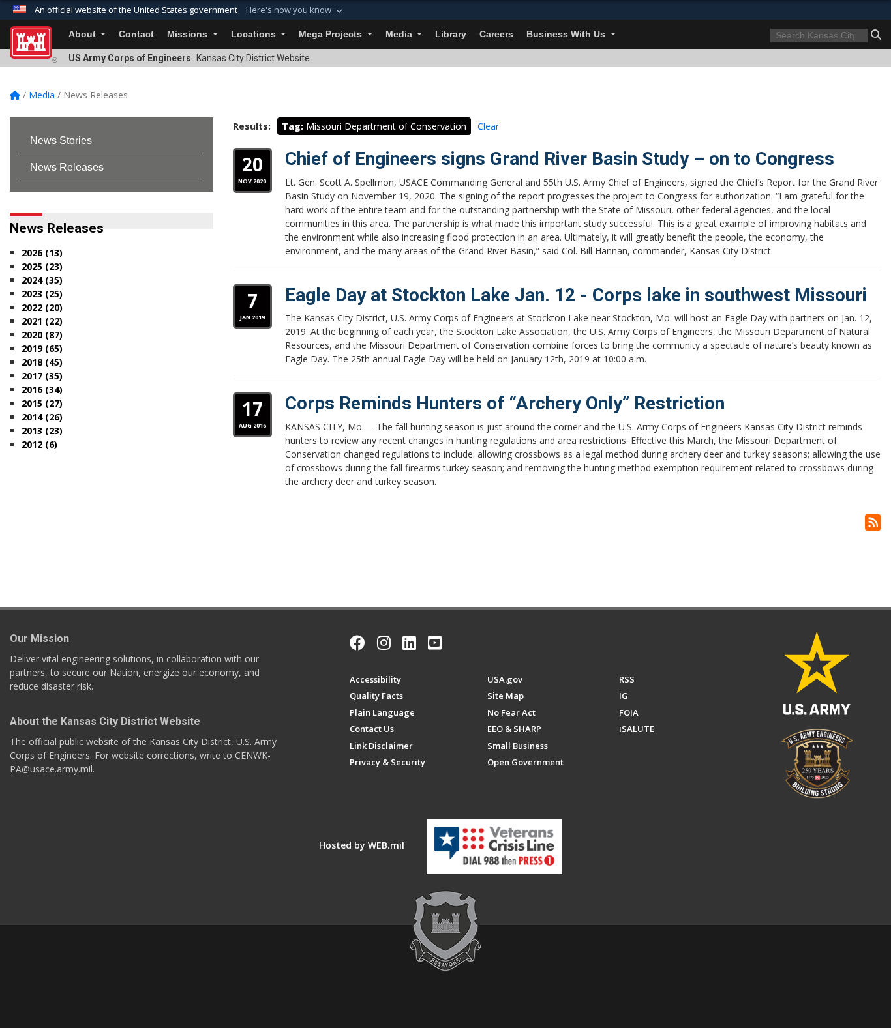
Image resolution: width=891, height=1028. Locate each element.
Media (400, 34)
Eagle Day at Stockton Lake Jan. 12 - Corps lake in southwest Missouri (576, 295)
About (83, 34)
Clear (488, 126)
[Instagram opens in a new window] (384, 642)
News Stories (61, 140)
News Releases (67, 167)
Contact (136, 34)
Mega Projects (332, 34)
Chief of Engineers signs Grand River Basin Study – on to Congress (559, 158)
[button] (295, 10)
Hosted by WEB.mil (361, 845)
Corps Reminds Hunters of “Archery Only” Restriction (505, 403)
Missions (188, 34)
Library (450, 34)
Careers (496, 34)
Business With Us (567, 34)
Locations (255, 34)
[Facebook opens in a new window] (357, 642)
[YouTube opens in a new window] (435, 642)
